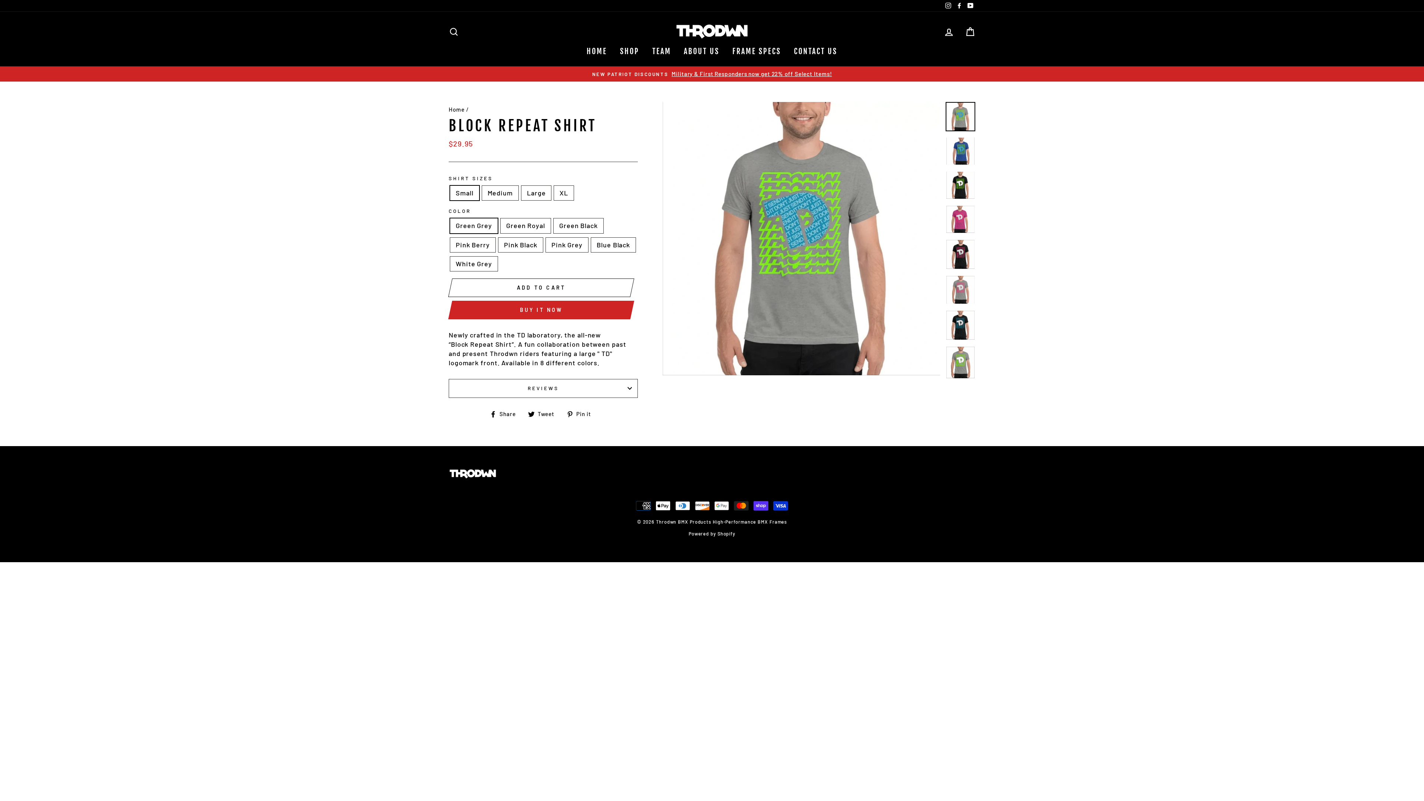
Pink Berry (473, 245)
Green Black (578, 225)
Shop (629, 51)
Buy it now (541, 310)
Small (465, 193)
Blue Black (613, 245)
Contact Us (815, 51)
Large (536, 193)
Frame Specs (756, 51)
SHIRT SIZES (471, 178)
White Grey (474, 264)
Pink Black (520, 245)
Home (597, 51)
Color (460, 211)
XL (564, 193)
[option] (712, 74)
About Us (701, 51)
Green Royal (525, 225)
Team (661, 51)
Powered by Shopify (712, 534)
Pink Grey (567, 245)
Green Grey (474, 225)
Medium (500, 193)
